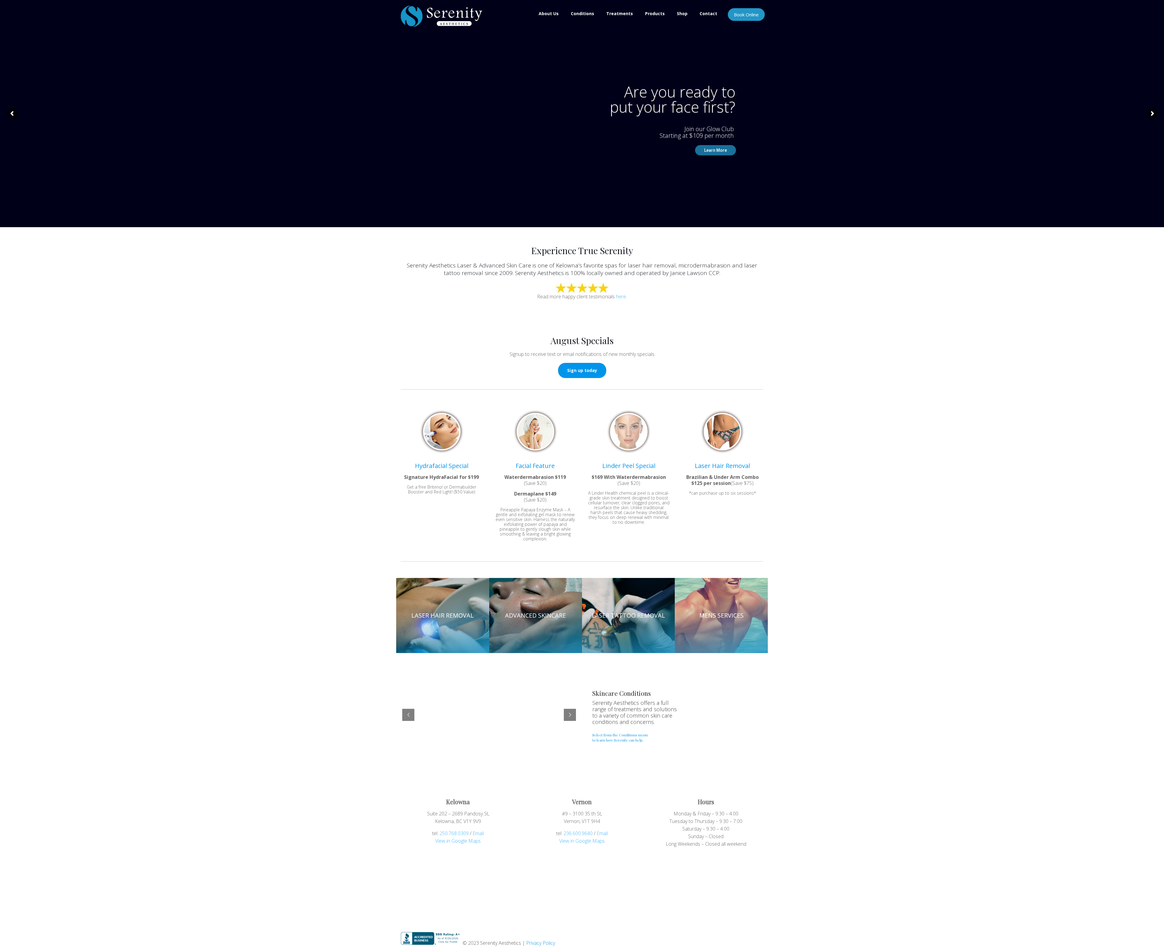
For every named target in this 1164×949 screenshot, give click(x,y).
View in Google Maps (458, 841)
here (621, 296)
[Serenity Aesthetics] (441, 16)
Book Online (746, 15)
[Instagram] (741, 936)
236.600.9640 (578, 833)
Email (478, 833)
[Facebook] (733, 936)
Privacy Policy (540, 943)
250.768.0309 (454, 833)
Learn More (715, 150)
